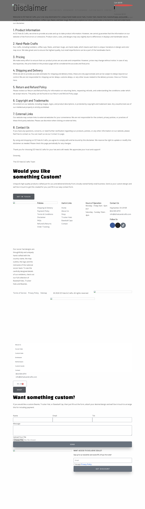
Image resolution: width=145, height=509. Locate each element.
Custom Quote (96, 10)
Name (15, 416)
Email (55, 416)
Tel (93, 416)
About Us (30, 10)
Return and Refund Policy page (65, 93)
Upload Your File (19, 437)
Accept (83, 464)
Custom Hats (55, 10)
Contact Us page (57, 134)
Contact (108, 10)
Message (16, 423)
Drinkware (68, 10)
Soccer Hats (42, 10)
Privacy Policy (86, 464)
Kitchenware (81, 10)
